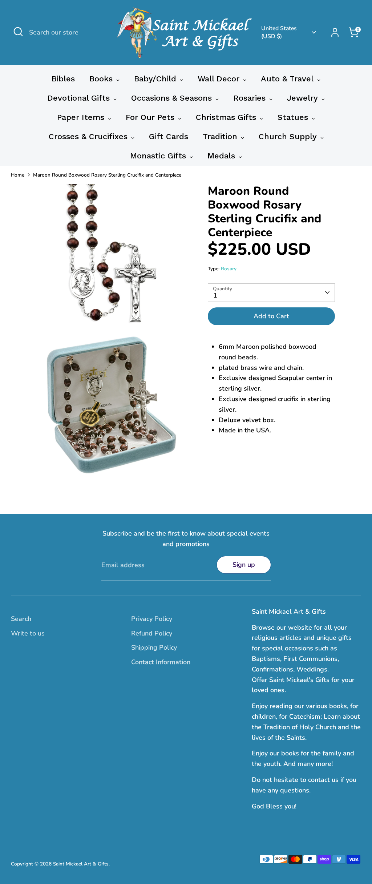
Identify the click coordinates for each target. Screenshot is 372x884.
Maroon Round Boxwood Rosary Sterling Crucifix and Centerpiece (107, 174)
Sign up (243, 564)
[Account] (335, 32)
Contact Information (160, 662)
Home (17, 174)
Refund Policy (151, 633)
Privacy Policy (151, 618)
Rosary (228, 268)
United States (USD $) (279, 32)
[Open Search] (18, 31)
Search (21, 618)
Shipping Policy (154, 647)
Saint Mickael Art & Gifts (81, 863)
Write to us (28, 633)
